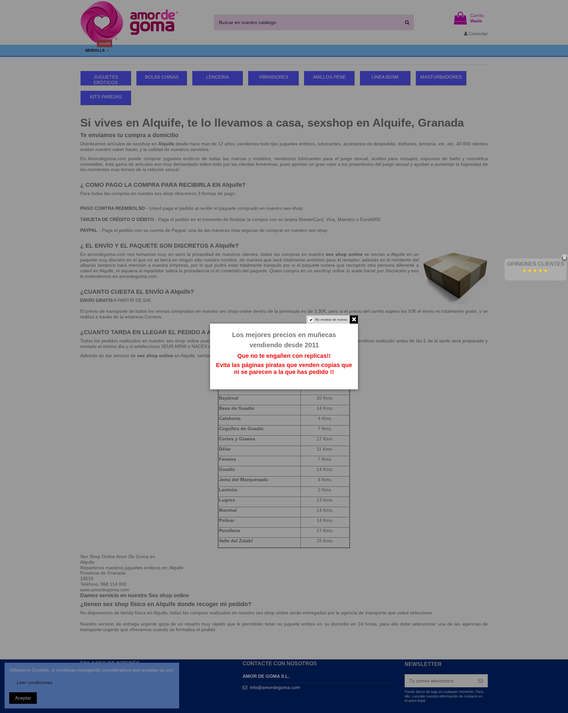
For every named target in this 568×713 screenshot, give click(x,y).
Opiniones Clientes (535, 264)
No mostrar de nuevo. (331, 319)
